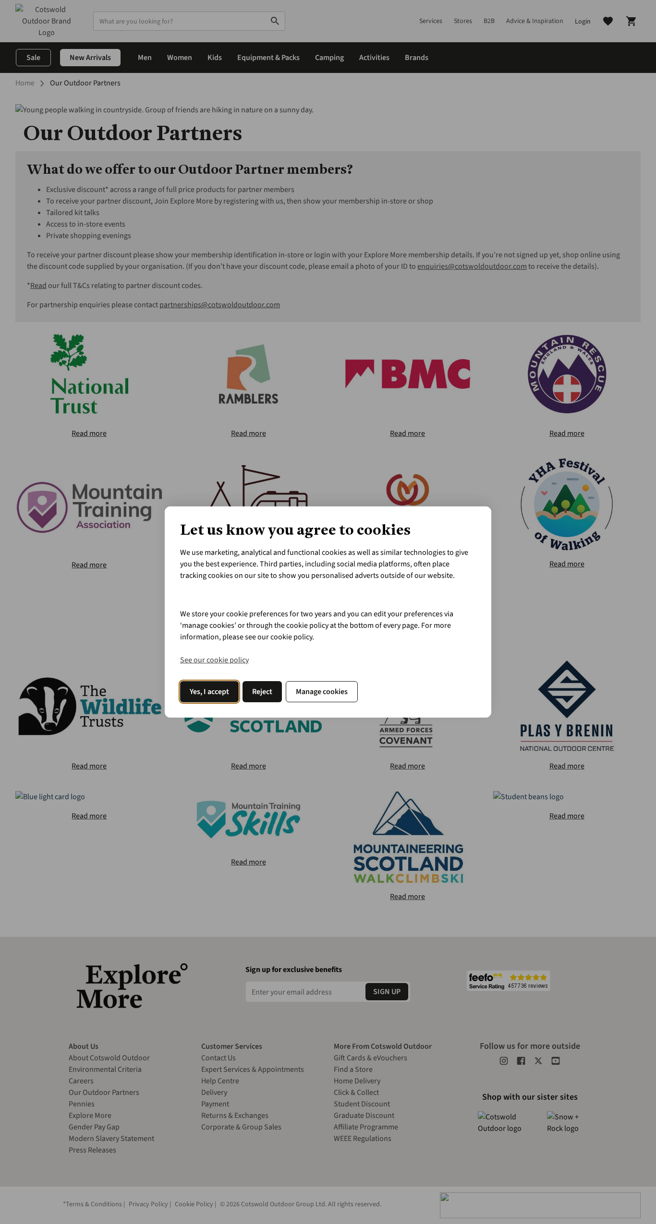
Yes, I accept (209, 691)
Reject (262, 691)
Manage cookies (322, 691)
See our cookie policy (214, 660)
